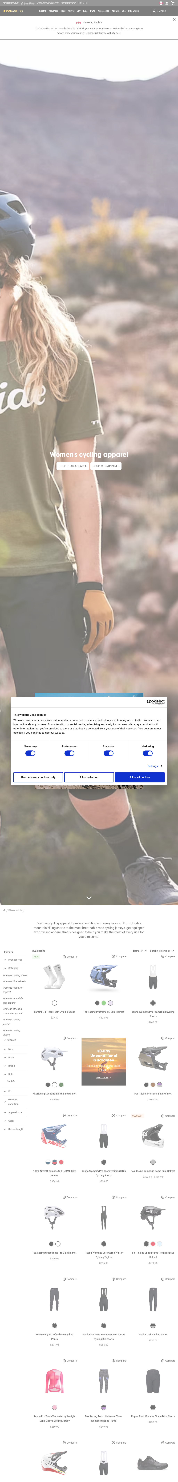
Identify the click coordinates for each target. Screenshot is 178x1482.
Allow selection (89, 777)
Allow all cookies (140, 777)
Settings (153, 766)
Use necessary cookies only (38, 777)
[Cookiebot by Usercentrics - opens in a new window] (149, 702)
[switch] (69, 753)
